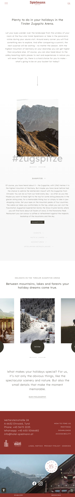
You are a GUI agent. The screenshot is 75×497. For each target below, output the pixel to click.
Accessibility (63, 434)
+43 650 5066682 (28, 430)
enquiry (18, 495)
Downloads (64, 430)
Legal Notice (36, 446)
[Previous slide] (33, 167)
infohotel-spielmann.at (18, 434)
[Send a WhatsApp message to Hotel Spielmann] (72, 490)
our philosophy (37, 397)
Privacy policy (52, 446)
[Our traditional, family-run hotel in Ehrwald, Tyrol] (37, 4)
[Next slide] (41, 167)
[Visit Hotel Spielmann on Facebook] (34, 483)
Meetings (66, 427)
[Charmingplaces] (17, 444)
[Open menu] (6, 3)
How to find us (62, 423)
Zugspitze (37, 222)
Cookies (66, 446)
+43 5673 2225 (21, 427)
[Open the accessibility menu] (3, 490)
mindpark (45, 477)
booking (56, 495)
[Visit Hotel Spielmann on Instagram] (40, 483)
